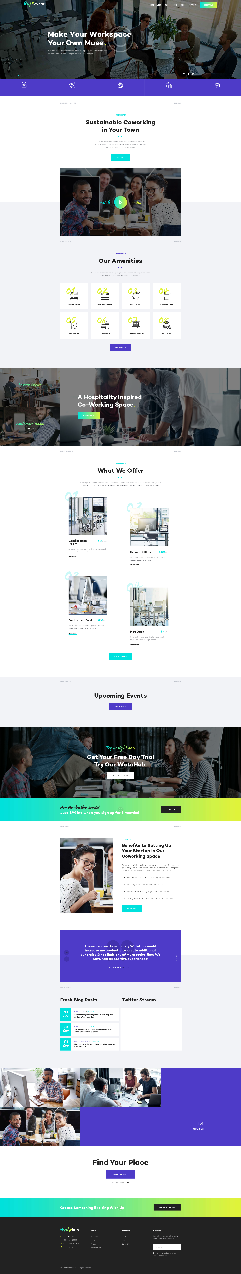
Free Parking (74, 333)
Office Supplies (166, 304)
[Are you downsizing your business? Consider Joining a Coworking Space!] (120, 1087)
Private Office (143, 552)
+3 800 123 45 (68, 1247)
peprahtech (91, 1011)
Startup (72, 91)
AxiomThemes (65, 1268)
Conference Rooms (136, 333)
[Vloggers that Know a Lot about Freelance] (40, 1126)
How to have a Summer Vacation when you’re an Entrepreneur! (95, 1045)
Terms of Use (96, 1248)
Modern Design (74, 304)
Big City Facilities (81, 1041)
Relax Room (167, 333)
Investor (120, 91)
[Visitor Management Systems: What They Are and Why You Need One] (40, 1087)
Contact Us (126, 1244)
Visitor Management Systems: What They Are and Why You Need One (93, 1016)
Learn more (73, 557)
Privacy (93, 1244)
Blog (123, 1240)
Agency (217, 91)
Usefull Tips (79, 1011)
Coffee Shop (105, 333)
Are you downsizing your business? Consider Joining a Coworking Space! (93, 1030)
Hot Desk (143, 631)
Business (168, 91)
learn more (30, 429)
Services (94, 1240)
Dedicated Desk (81, 620)
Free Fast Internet (105, 304)
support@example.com (72, 1243)
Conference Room (81, 542)
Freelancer (24, 91)
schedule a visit (89, 415)
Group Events (136, 304)
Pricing (124, 1236)
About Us (94, 1236)
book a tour (30, 389)
